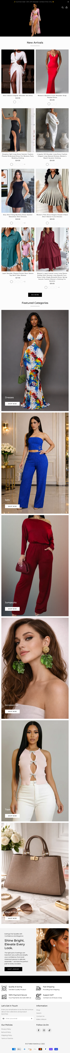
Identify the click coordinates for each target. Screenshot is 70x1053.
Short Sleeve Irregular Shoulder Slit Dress (18, 95)
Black (18, 102)
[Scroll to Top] (66, 1043)
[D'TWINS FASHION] (35, 7)
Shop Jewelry (13, 969)
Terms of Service (7, 1038)
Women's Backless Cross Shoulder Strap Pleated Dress (52, 96)
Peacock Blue (15, 281)
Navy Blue (18, 164)
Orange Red (21, 281)
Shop (38, 1010)
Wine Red (56, 287)
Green (15, 164)
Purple (21, 102)
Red (52, 104)
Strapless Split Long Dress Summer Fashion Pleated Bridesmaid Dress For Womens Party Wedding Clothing (18, 156)
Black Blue (15, 223)
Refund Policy (6, 1032)
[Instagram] (44, 1030)
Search (38, 1013)
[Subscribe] (32, 1018)
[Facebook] (38, 1030)
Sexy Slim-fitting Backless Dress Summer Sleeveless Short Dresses (18, 215)
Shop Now (12, 404)
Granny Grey (18, 281)
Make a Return (41, 1019)
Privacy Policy (6, 1029)
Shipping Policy (6, 1035)
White (14, 102)
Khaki (57, 164)
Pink (21, 223)
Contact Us (40, 1016)
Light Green (11, 281)
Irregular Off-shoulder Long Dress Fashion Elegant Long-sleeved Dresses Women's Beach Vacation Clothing (52, 156)
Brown (55, 104)
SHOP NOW (12, 816)
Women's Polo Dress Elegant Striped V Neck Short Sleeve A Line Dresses (52, 215)
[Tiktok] (49, 1030)
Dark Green (46, 287)
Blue (54, 164)
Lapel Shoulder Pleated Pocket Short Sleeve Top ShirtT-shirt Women (17, 274)
